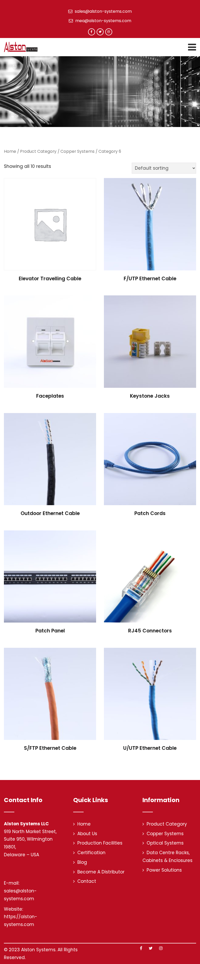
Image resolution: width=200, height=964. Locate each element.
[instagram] (108, 31)
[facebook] (91, 31)
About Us (87, 833)
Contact (86, 881)
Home (10, 151)
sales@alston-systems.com (103, 11)
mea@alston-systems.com (102, 21)
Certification (91, 852)
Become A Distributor (100, 872)
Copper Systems (77, 151)
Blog (82, 862)
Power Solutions (164, 870)
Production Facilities (99, 843)
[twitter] (100, 31)
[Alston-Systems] (21, 47)
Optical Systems (165, 843)
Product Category (38, 151)
